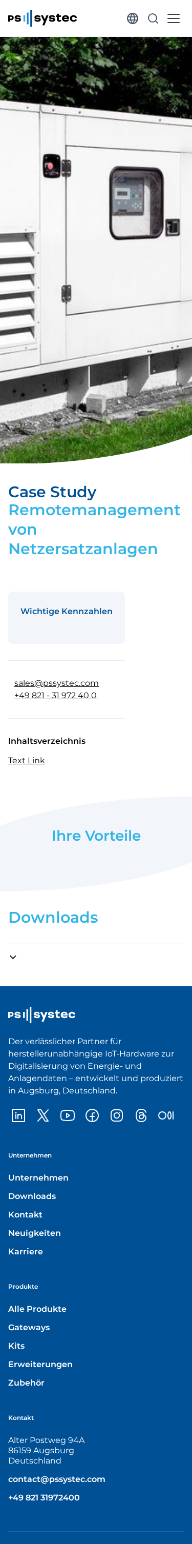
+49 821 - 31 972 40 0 (55, 695)
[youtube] (67, 1115)
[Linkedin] (18, 1115)
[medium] (166, 1115)
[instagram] (116, 1115)
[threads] (141, 1115)
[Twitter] (43, 1115)
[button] (132, 18)
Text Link (26, 760)
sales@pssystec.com (56, 683)
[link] (42, 18)
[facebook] (92, 1115)
